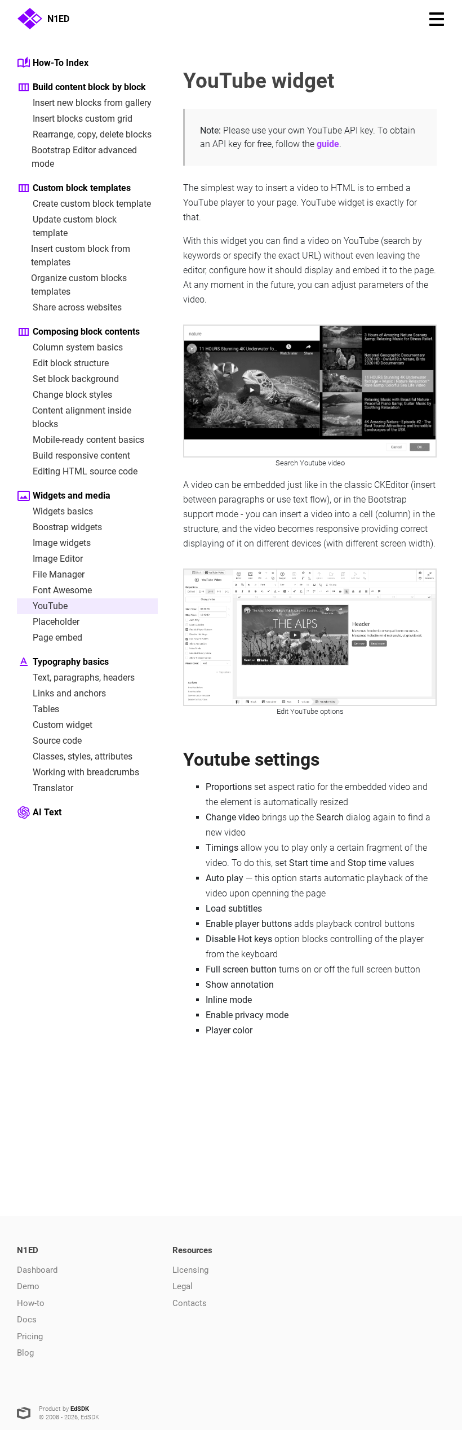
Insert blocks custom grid (82, 118)
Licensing (190, 1270)
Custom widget (62, 725)
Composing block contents (86, 331)
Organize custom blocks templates (79, 285)
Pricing (30, 1336)
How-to (31, 1303)
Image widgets (62, 543)
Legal (182, 1286)
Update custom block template (75, 226)
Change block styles (72, 394)
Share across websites (77, 307)
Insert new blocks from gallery (92, 102)
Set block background (76, 379)
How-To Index (60, 62)
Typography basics (71, 661)
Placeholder (56, 621)
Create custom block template (92, 203)
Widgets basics (63, 511)
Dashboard (37, 1270)
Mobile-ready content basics (88, 439)
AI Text (47, 812)
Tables (46, 709)
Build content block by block (89, 87)
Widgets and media (71, 495)
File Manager (59, 574)
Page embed (57, 637)
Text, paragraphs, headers (84, 677)
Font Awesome (62, 590)
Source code (57, 740)
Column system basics (78, 347)
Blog (25, 1353)
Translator (53, 788)
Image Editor (58, 558)
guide (328, 144)
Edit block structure (71, 363)
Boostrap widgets (67, 527)
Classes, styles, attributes (82, 756)
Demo (28, 1286)
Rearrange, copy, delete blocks (92, 134)
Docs (27, 1319)
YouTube (50, 606)
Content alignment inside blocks (81, 417)
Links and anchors (69, 693)
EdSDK (79, 1409)
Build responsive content (81, 455)
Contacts (189, 1303)
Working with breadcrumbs (86, 772)
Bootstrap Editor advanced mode (84, 157)
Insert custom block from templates (80, 255)
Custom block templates (82, 188)
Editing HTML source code (85, 471)
